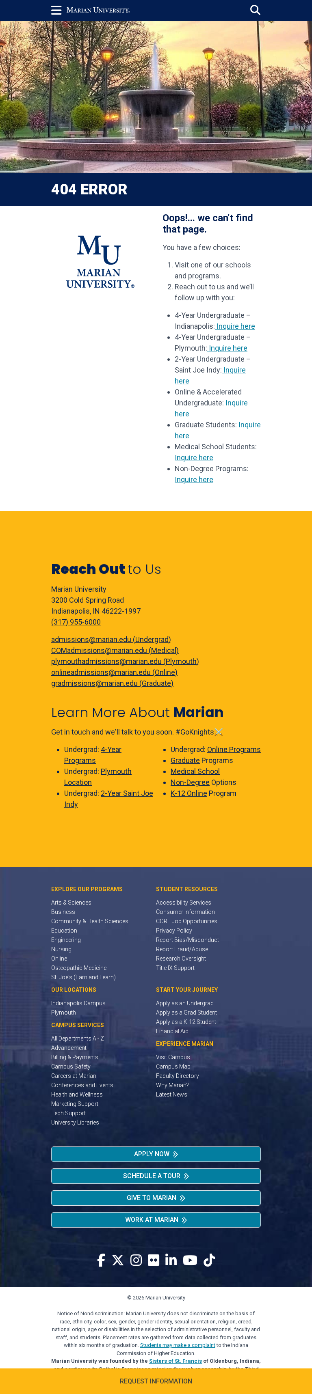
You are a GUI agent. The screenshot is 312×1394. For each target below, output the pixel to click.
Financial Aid (172, 1031)
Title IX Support (175, 968)
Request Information (156, 1381)
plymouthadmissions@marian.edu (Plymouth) (125, 661)
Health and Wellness (77, 1094)
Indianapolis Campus (78, 1003)
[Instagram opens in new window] (136, 1261)
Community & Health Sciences (89, 921)
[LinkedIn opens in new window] (171, 1261)
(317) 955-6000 (76, 622)
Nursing (61, 949)
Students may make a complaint (177, 1345)
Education (64, 930)
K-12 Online (189, 793)
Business (63, 912)
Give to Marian (151, 1198)
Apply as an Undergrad (185, 1003)
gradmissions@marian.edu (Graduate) (112, 683)
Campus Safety (71, 1066)
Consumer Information (185, 912)
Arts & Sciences (71, 902)
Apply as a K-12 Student (186, 1022)
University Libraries (75, 1122)
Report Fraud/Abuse (182, 949)
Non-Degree (190, 782)
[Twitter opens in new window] (117, 1261)
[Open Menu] (59, 10)
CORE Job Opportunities (186, 921)
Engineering (66, 940)
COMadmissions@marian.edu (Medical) (115, 650)
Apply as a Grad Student (186, 1012)
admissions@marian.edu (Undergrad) (111, 639)
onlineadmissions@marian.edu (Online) (114, 672)
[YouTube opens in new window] (190, 1261)
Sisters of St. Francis (175, 1361)
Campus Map (173, 1066)
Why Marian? (172, 1085)
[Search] (255, 10)
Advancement (69, 1048)
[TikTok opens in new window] (209, 1261)
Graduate (185, 760)
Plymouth (63, 1012)
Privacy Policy (174, 930)
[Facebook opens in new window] (101, 1261)
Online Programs (234, 749)
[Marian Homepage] (98, 10)
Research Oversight (181, 958)
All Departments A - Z (77, 1038)
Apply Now (151, 1154)
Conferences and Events (82, 1085)
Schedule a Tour (151, 1176)
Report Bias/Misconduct (187, 940)
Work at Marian (151, 1220)
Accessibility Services (183, 902)
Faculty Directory (177, 1076)
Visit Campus (173, 1057)
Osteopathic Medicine (78, 968)
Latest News (171, 1094)
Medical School (195, 771)
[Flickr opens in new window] (153, 1261)
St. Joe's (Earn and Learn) (83, 977)
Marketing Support (74, 1104)
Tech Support (68, 1113)
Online (59, 958)
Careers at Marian (73, 1076)
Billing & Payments (74, 1057)
